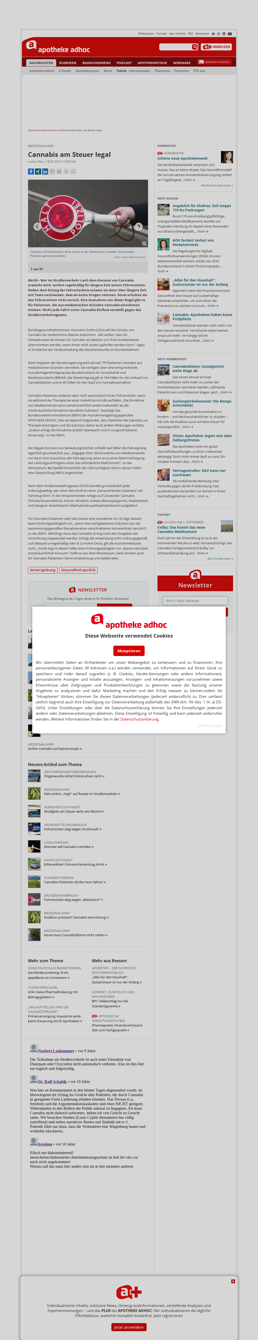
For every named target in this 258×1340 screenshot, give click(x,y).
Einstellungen (210, 726)
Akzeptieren (129, 650)
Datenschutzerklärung (139, 719)
